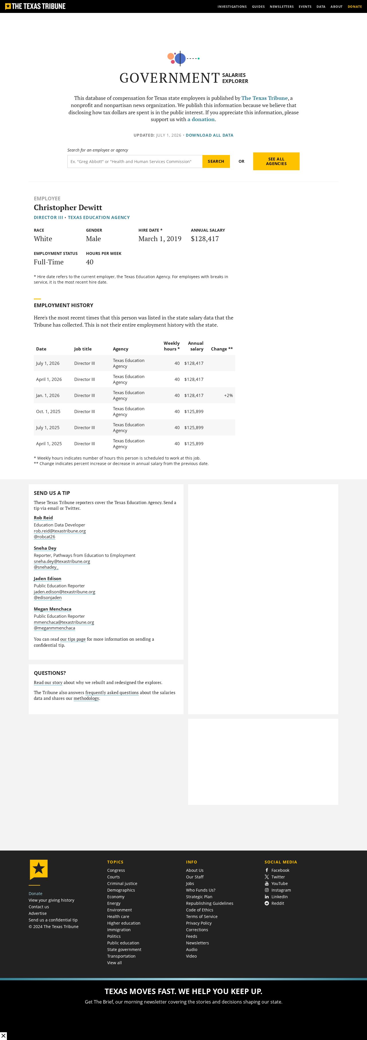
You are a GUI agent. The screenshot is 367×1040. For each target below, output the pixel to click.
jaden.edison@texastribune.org (64, 591)
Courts (113, 877)
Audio (191, 949)
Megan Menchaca (52, 609)
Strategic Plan (199, 896)
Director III (48, 217)
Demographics (121, 890)
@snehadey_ (46, 567)
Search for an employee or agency (97, 150)
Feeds (191, 936)
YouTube (280, 883)
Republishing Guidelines (209, 903)
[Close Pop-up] (3, 1036)
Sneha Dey (45, 548)
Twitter (278, 877)
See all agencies (276, 161)
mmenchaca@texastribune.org (64, 622)
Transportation (121, 956)
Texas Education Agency (99, 217)
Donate (35, 893)
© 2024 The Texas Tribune (54, 926)
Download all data (210, 135)
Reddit (278, 903)
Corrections (197, 929)
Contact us (39, 906)
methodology (86, 698)
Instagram (281, 890)
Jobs (190, 883)
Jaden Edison (47, 578)
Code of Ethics (199, 910)
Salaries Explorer (235, 77)
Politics (114, 936)
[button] (183, 1009)
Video (191, 956)
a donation (201, 119)
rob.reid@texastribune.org (60, 531)
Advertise (38, 913)
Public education (123, 943)
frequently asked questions (112, 692)
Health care (118, 916)
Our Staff (195, 877)
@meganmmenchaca (54, 628)
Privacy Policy (199, 923)
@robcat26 (44, 536)
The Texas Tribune (264, 98)
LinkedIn (280, 896)
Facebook (280, 870)
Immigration (119, 929)
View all (114, 962)
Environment (119, 910)
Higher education (123, 923)
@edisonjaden (48, 597)
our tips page (73, 639)
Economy (115, 896)
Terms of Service (202, 916)
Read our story (48, 682)
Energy (113, 903)
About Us (195, 870)
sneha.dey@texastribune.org (62, 561)
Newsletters (197, 943)
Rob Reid (43, 517)
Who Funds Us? (200, 890)
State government (124, 949)
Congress (116, 870)
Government (169, 78)
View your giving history (51, 900)
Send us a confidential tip (53, 920)
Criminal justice (122, 883)
